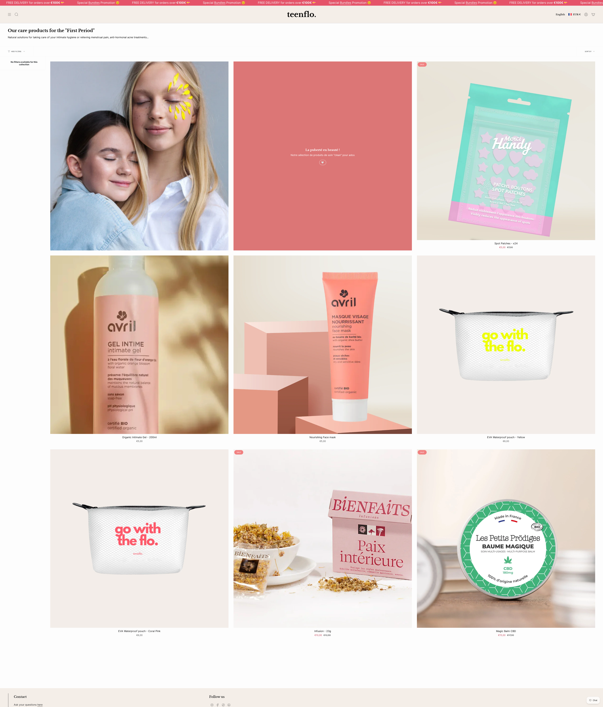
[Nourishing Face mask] (323, 344)
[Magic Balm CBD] (506, 538)
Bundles (94, 3)
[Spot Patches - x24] (506, 150)
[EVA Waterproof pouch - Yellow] (506, 344)
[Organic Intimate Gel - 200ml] (139, 344)
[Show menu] (9, 14)
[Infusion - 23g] (323, 538)
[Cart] (593, 14)
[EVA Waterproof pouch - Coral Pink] (139, 538)
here (40, 704)
